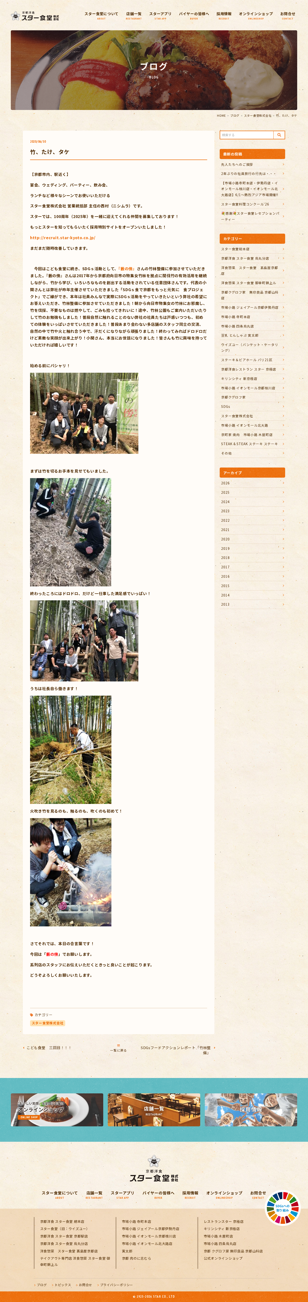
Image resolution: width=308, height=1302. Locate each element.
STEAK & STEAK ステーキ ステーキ (249, 443)
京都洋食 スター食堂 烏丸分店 (245, 258)
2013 (225, 604)
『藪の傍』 (127, 268)
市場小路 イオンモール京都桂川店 (248, 387)
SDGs (225, 406)
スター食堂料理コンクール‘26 (245, 204)
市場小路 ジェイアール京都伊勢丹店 (250, 307)
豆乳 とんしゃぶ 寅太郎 (239, 335)
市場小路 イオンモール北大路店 (147, 1243)
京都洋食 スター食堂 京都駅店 (64, 1236)
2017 (225, 566)
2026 (225, 483)
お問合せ (287, 15)
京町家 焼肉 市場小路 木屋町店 (247, 434)
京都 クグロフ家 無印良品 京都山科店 (233, 1251)
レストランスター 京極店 (224, 1221)
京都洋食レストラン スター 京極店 (248, 369)
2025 (225, 492)
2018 (225, 557)
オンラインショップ (256, 15)
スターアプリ (160, 15)
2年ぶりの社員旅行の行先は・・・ (248, 173)
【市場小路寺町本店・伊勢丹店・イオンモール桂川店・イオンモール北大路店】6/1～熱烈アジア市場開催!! (249, 188)
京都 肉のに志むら (136, 1258)
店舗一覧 (134, 15)
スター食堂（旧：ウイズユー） (65, 1228)
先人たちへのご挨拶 (237, 164)
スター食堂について (101, 15)
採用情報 (224, 15)
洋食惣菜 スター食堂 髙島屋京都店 (249, 270)
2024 (225, 501)
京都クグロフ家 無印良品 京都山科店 (250, 295)
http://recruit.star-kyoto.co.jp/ (63, 237)
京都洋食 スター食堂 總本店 (62, 1221)
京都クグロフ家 (233, 397)
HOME (221, 115)
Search (279, 135)
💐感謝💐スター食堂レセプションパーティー (250, 216)
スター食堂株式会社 (258, 115)
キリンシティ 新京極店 (239, 378)
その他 (226, 453)
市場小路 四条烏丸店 (237, 326)
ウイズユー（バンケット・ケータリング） (249, 347)
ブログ (234, 115)
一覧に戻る (118, 1050)
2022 (225, 520)
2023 (225, 510)
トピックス (63, 1285)
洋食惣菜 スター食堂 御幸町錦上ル (248, 282)
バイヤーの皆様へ (194, 15)
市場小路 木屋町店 (218, 1236)
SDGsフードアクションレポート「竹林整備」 (176, 1050)
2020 (225, 539)
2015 (225, 585)
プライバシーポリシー (116, 1285)
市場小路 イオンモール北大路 (244, 425)
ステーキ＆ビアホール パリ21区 (246, 359)
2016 (225, 576)
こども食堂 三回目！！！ (49, 1047)
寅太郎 (127, 1251)
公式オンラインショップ (223, 1258)
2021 (225, 529)
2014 (225, 595)
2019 (225, 548)
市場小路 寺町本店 (235, 316)
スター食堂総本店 (235, 248)
